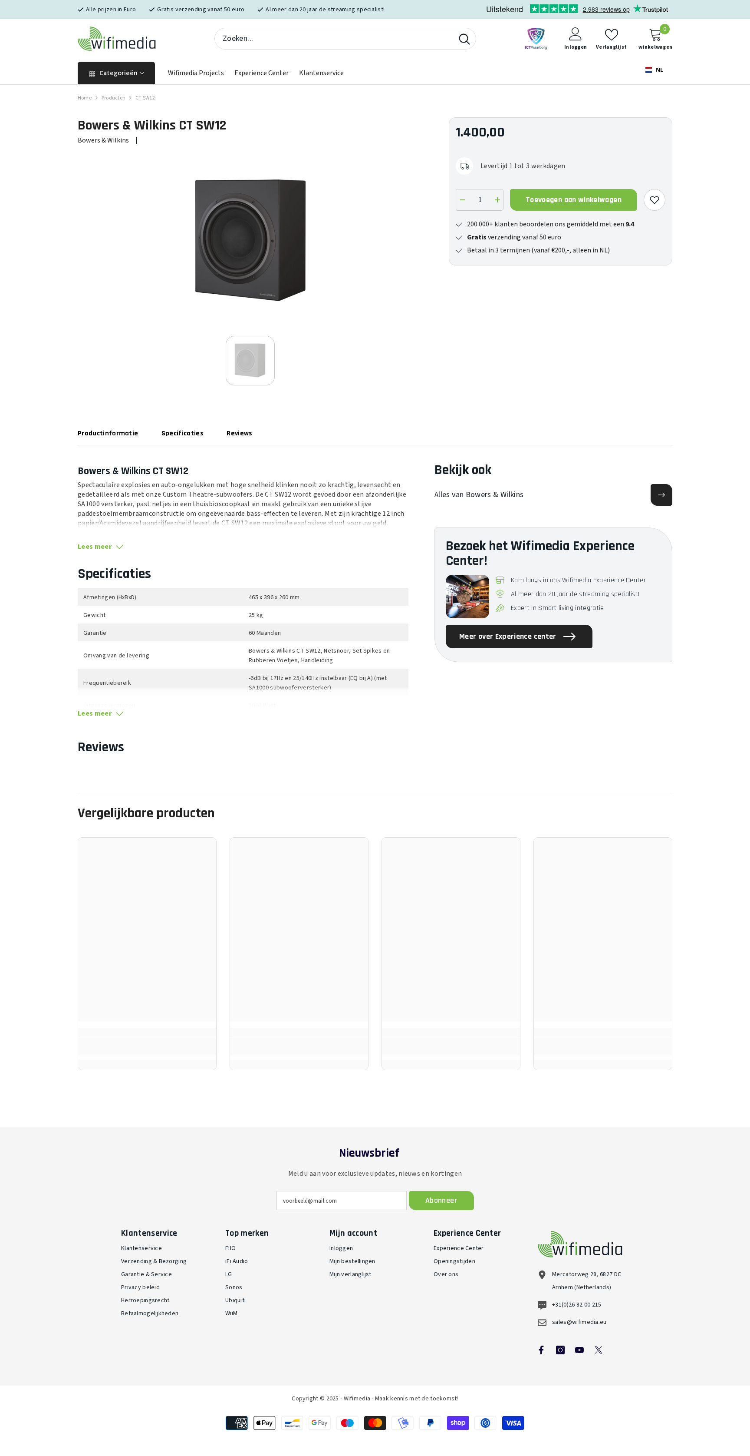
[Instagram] (560, 1350)
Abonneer (441, 1200)
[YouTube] (579, 1350)
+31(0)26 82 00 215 (577, 1304)
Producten (113, 98)
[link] (147, 1046)
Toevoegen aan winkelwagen (574, 200)
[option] (250, 240)
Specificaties (182, 433)
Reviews (239, 433)
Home (85, 98)
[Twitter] (598, 1350)
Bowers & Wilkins (103, 140)
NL (659, 69)
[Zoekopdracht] (345, 39)
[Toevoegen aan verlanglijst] (654, 200)
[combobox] (334, 38)
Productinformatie (108, 433)
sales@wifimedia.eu (579, 1322)
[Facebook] (541, 1350)
